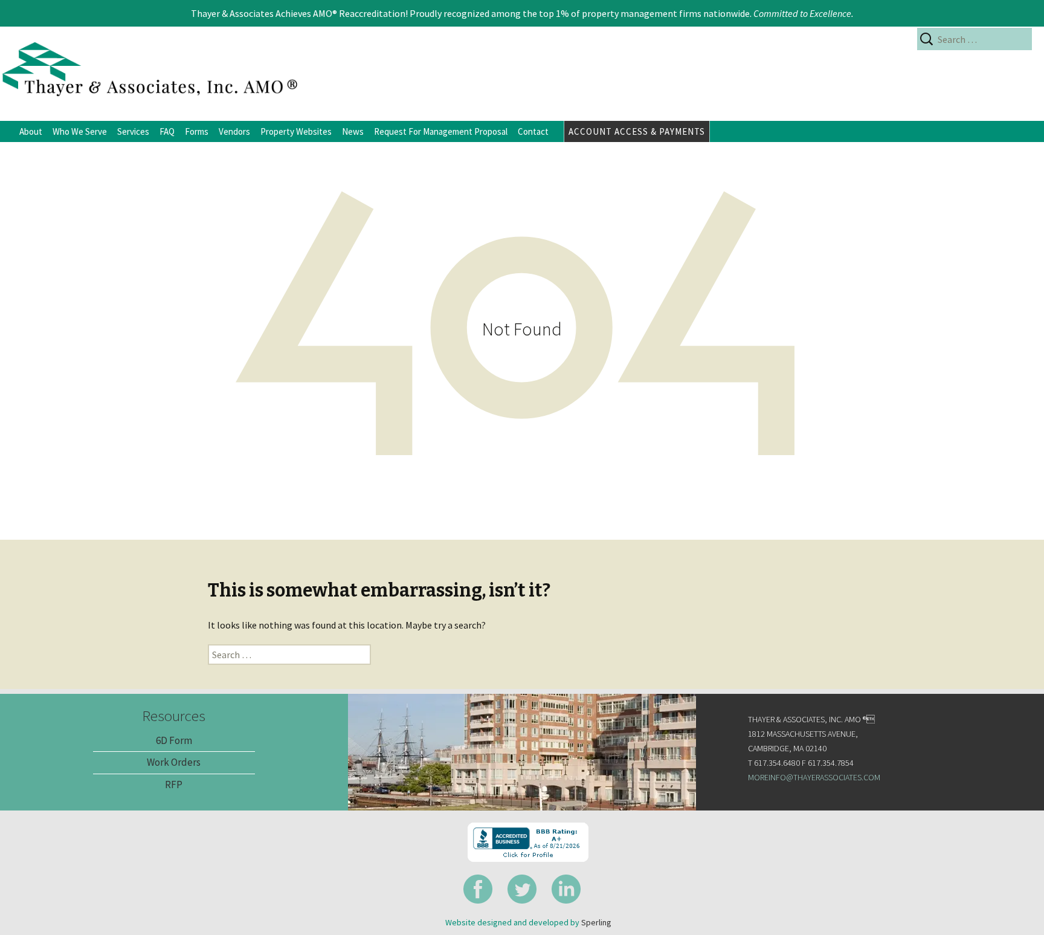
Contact (533, 131)
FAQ (167, 131)
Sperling (596, 922)
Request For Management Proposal (440, 131)
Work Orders (174, 762)
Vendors (234, 131)
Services (133, 131)
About (30, 131)
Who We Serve (80, 131)
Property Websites (296, 131)
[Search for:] (974, 39)
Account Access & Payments (637, 131)
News (353, 131)
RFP (173, 784)
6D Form (174, 740)
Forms (196, 131)
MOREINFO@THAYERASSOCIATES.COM (814, 777)
